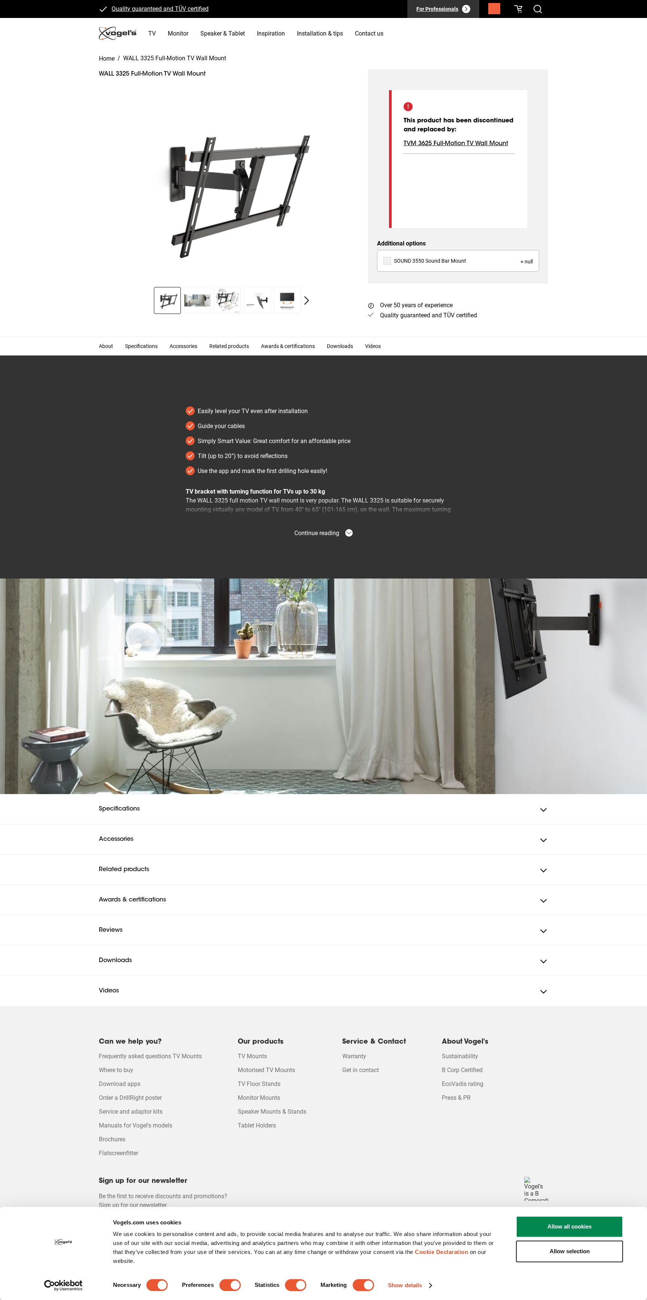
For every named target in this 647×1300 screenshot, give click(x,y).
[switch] (230, 1285)
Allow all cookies (569, 1226)
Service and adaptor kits (130, 1111)
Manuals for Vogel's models (135, 1125)
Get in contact (360, 1070)
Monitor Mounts (259, 1097)
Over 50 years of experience (416, 305)
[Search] (494, 10)
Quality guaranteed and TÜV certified (160, 8)
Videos (373, 346)
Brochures (112, 1139)
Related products (229, 346)
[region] (227, 190)
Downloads (340, 346)
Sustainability (460, 1056)
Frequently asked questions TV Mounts (150, 1056)
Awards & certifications (288, 346)
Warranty (354, 1056)
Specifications (141, 346)
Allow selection (570, 1251)
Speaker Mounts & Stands (272, 1111)
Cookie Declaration (441, 1252)
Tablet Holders (257, 1125)
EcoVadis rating (462, 1083)
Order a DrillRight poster (130, 1097)
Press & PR (456, 1097)
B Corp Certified (462, 1070)
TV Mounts (252, 1056)
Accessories (183, 346)
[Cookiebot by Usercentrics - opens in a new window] (63, 1285)
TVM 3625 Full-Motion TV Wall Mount (456, 144)
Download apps (119, 1083)
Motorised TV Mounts (266, 1070)
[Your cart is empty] (518, 9)
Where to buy (116, 1070)
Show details (405, 1285)
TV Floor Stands (259, 1083)
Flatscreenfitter (118, 1153)
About (106, 346)
